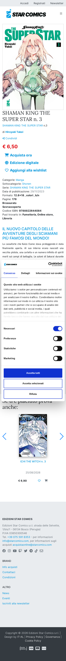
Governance (52, 636)
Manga (20, 179)
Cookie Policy (33, 640)
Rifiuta (33, 394)
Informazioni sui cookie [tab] (49, 273)
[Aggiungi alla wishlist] (39, 481)
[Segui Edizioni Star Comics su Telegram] (31, 551)
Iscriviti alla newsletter (15, 603)
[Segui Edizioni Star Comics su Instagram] (9, 551)
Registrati (39, 3)
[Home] (26, 13)
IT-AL (20, 636)
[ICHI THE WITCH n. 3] (33, 435)
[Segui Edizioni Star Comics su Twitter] (25, 551)
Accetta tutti (33, 373)
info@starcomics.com (15, 540)
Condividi (11, 138)
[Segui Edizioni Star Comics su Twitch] (20, 551)
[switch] (57, 338)
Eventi (6, 598)
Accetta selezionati (33, 383)
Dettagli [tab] (25, 273)
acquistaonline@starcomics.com (32, 544)
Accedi (24, 3)
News (5, 593)
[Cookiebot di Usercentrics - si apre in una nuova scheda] (48, 264)
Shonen (26, 183)
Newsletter (56, 3)
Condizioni (8, 577)
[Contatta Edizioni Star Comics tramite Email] (41, 551)
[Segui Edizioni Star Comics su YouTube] (14, 551)
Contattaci (8, 572)
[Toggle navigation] (61, 13)
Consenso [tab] (9, 273)
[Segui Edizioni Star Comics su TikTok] (36, 551)
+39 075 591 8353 (18, 537)
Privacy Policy (34, 636)
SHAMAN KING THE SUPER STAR (23, 125)
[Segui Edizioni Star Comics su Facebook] (4, 551)
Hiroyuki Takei (14, 131)
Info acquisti (9, 567)
